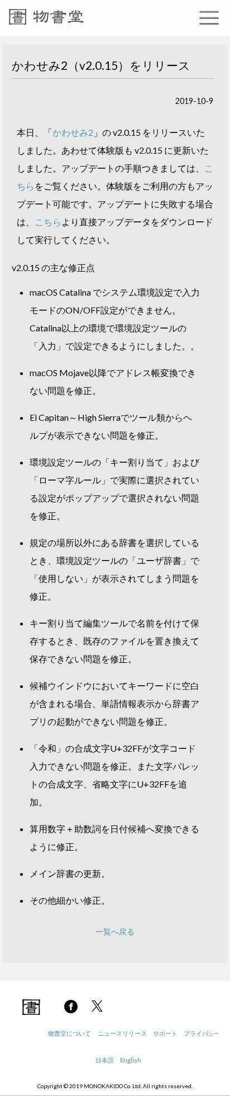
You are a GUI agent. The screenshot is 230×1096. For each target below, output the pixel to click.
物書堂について (69, 1033)
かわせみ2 (72, 132)
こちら (48, 221)
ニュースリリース (122, 1033)
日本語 (104, 1060)
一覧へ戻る (115, 931)
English (130, 1060)
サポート (165, 1033)
